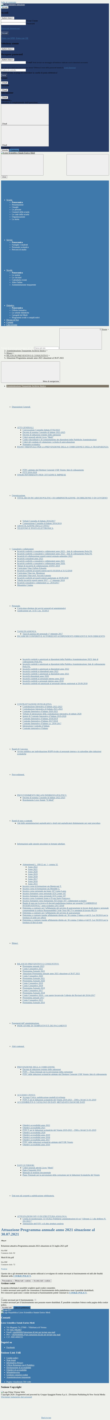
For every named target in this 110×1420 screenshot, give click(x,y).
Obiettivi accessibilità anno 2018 (36, 1137)
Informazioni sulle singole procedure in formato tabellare (41, 844)
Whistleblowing (13, 1372)
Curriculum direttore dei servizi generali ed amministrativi (41, 608)
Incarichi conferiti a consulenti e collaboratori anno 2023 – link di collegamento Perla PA (54, 551)
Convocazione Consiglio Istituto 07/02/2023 (41, 430)
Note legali (11, 1360)
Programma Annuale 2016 (34, 1002)
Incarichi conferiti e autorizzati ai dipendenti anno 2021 (46, 674)
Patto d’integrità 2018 (32, 1170)
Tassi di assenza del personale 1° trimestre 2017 (43, 634)
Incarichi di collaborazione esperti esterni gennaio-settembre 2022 (44, 556)
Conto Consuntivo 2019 (33, 983)
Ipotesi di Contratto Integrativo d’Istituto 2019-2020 (44, 716)
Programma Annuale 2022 (34, 971)
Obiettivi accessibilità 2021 (34, 1128)
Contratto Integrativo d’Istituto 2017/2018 (40, 721)
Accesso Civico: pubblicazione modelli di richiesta (44, 1097)
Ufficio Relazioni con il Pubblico (20, 1365)
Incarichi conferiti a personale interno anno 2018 (43, 681)
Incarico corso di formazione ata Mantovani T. (42, 886)
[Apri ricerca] (88, 165)
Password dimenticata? (10, 28)
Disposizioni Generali (21, 407)
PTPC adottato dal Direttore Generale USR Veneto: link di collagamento (53, 470)
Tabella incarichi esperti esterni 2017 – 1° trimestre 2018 (41, 580)
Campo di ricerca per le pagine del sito (17, 348)
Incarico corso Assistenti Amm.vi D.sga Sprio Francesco (46, 898)
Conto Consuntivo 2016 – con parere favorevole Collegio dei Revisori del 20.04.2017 (59, 995)
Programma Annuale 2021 (34, 978)
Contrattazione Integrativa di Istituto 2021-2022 (43, 709)
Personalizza (7, 1281)
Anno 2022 (33, 867)
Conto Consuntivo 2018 (33, 985)
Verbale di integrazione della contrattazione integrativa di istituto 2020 (52, 714)
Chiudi (4, 83)
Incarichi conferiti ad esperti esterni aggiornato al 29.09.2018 (42, 578)
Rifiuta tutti (23, 1281)
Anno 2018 (33, 876)
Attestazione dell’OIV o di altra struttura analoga (43, 1223)
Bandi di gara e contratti (22, 821)
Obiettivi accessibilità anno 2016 (36, 1144)
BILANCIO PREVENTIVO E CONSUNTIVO (27, 355)
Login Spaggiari (70, 68)
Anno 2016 (33, 881)
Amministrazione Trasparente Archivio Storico (26, 351)
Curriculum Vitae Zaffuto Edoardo (31, 568)
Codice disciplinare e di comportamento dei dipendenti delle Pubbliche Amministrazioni (60, 439)
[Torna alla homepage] (55, 153)
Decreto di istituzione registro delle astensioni (42, 435)
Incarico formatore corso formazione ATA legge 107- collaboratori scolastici (55, 901)
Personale (16, 606)
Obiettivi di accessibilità (16, 1370)
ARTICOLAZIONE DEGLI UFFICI (33, 526)
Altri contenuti (18, 1046)
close (4, 177)
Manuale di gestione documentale (37, 1172)
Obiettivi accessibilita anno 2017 (36, 1140)
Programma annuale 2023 (33, 966)
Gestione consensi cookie (17, 1375)
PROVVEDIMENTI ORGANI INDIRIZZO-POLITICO (42, 795)
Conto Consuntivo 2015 (33, 1000)
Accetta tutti (42, 1281)
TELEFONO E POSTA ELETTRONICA (35, 528)
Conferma (14, 150)
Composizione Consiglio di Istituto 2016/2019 (42, 523)
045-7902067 (16, 1330)
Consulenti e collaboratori (23, 549)
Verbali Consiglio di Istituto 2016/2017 (39, 521)
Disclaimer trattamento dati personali (16, 1397)
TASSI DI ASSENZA (27, 631)
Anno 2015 (33, 884)
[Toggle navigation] (22, 165)
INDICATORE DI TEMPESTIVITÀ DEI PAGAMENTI (42, 1026)
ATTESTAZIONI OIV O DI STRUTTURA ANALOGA (42, 1216)
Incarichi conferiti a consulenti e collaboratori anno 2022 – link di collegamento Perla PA (54, 554)
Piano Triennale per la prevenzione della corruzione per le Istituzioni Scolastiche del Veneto (61, 1175)
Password (30, 23)
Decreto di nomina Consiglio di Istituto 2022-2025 (44, 432)
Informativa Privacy (14, 1363)
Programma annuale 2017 (33, 998)
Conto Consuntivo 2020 (33, 976)
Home (104, 329)
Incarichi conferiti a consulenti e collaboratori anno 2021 (41, 561)
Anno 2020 (33, 872)
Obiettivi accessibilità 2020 (34, 1132)
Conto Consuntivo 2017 (33, 990)
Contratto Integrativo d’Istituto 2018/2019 (40, 719)
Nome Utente (32, 21)
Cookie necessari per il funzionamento (17, 1300)
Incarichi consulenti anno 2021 (30, 558)
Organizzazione (19, 495)
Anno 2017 (33, 879)
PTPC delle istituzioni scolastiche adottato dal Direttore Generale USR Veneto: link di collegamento (65, 1074)
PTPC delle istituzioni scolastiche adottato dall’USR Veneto (48, 1142)
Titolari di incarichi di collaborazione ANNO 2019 (38, 566)
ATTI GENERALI (25, 427)
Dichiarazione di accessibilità (18, 1367)
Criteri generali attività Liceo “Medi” (38, 437)
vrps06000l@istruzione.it (33, 1332)
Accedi (5, 7)
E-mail (29, 62)
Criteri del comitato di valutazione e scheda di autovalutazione (49, 442)
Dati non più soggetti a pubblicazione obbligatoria (33, 1196)
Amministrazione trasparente (18, 1377)
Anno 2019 (33, 874)
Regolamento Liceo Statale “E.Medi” (38, 800)
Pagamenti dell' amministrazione (26, 1023)
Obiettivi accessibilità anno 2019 (36, 1135)
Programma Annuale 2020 (34, 981)
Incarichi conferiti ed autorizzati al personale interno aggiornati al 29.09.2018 (55, 683)
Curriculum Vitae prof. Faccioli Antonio (34, 575)
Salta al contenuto (8, 2)
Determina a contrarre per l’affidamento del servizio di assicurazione (51, 913)
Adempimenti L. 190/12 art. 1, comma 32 (40, 864)
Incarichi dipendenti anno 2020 (36, 676)
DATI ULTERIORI (26, 1165)
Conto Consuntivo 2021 (33, 969)
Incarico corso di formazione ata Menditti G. (41, 889)
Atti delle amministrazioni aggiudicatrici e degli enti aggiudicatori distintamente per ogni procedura (58, 823)
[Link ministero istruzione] (13, 4)
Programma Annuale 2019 (34, 988)
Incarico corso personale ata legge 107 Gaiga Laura (44, 891)
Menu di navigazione (50, 381)
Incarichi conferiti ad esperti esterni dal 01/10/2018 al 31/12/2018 (44, 571)
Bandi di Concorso (20, 749)
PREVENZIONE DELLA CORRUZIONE (36, 1067)
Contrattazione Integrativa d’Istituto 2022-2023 (42, 706)
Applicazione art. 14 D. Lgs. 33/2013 (33, 611)
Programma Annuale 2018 (34, 993)
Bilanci (9, 353)
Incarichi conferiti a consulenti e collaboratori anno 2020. (41, 563)
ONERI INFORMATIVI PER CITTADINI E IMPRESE (41, 475)
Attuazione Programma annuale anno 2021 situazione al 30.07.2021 (51, 973)
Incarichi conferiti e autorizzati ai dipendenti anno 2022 (46, 669)
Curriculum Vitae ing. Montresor (31, 573)
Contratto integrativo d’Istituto (35, 728)
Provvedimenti (18, 774)
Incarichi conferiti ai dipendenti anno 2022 (40, 671)
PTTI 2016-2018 (30, 472)
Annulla (5, 150)
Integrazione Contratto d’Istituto (36, 726)
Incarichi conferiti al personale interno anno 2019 (43, 679)
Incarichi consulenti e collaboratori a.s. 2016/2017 (38, 583)
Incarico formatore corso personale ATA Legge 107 (44, 893)
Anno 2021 (33, 869)
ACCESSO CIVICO (26, 1095)
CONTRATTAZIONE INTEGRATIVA (34, 704)
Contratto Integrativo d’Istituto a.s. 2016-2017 (42, 723)
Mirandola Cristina (25, 585)
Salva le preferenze (21, 1308)
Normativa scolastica (31, 444)
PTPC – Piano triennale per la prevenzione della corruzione (48, 1072)
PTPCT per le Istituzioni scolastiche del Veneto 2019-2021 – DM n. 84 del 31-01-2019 (59, 1100)
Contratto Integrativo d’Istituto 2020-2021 (40, 711)
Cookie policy (12, 1358)
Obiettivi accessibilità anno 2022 (36, 1125)
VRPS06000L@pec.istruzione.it (36, 1335)
